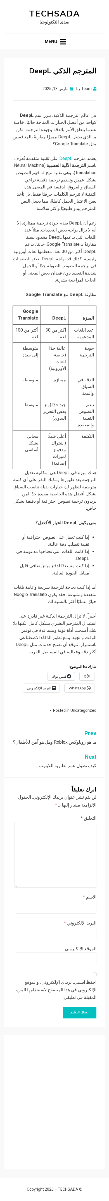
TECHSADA (54, 14)
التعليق (88, 818)
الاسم (89, 897)
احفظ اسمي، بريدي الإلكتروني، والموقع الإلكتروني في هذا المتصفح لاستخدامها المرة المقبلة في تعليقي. (56, 990)
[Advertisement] (54, 1098)
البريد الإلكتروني (80, 923)
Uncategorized (83, 710)
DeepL (65, 158)
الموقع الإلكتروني (80, 948)
